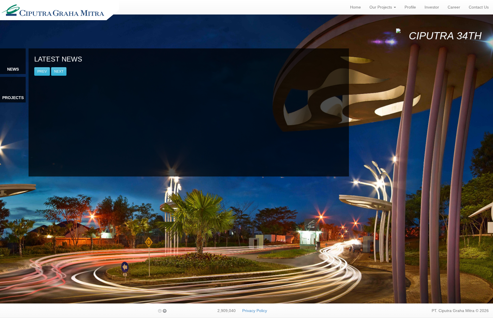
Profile (410, 7)
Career (454, 7)
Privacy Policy (254, 310)
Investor (432, 7)
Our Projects (381, 7)
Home (355, 7)
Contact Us (479, 7)
